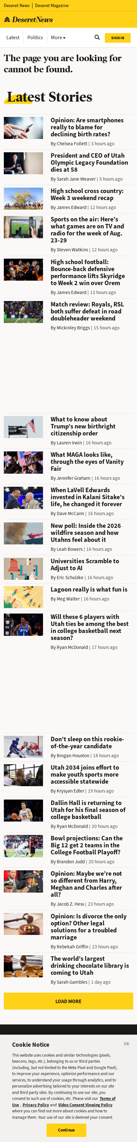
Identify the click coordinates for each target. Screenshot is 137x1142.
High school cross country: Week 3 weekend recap (87, 194)
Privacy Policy (36, 1105)
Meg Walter (68, 599)
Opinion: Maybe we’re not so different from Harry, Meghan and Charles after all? (86, 884)
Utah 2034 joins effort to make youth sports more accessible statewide (85, 774)
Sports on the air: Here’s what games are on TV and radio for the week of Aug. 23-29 (87, 230)
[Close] (127, 1045)
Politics (35, 37)
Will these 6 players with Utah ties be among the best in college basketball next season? (90, 627)
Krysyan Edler (70, 791)
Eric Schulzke (70, 577)
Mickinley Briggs (73, 328)
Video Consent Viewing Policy (85, 1105)
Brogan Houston (73, 755)
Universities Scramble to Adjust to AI (85, 564)
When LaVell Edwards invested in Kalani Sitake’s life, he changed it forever (88, 497)
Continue (66, 1130)
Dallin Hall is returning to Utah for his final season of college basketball (88, 810)
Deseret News (17, 6)
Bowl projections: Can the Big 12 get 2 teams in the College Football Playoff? (87, 845)
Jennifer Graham (73, 478)
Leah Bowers (70, 549)
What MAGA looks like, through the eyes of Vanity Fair (87, 461)
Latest (12, 37)
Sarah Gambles (72, 982)
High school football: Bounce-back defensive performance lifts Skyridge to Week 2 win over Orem (88, 272)
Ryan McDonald (72, 647)
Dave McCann (70, 513)
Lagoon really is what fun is (89, 589)
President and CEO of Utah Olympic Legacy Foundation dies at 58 (89, 162)
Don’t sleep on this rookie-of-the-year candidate (87, 743)
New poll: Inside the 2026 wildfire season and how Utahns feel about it (86, 532)
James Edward (71, 207)
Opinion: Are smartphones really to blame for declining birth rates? (87, 127)
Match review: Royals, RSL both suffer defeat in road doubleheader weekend (87, 311)
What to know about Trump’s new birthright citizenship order (83, 426)
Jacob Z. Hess (70, 904)
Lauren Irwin (69, 443)
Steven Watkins (72, 250)
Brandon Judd (71, 861)
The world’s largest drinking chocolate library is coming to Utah (90, 965)
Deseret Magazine (51, 6)
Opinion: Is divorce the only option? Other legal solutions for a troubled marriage (88, 927)
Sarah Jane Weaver (76, 179)
